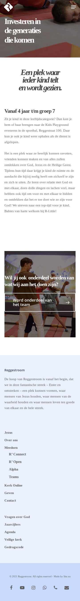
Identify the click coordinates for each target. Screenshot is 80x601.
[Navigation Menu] (73, 7)
